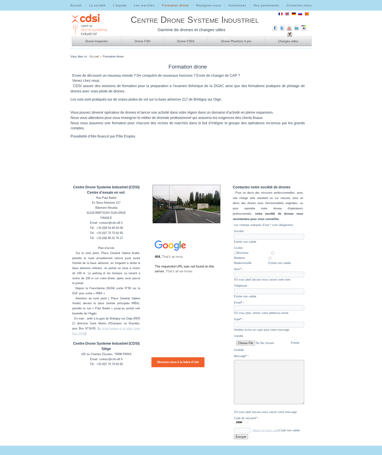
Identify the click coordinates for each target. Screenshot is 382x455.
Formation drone (175, 5)
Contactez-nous (299, 5)
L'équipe (120, 5)
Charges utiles (288, 41)
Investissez (237, 5)
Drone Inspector (96, 41)
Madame (239, 258)
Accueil (76, 5)
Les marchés (144, 5)
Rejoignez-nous (208, 5)
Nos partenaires (266, 5)
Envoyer (241, 436)
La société (97, 5)
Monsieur (242, 252)
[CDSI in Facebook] (274, 29)
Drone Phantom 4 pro (236, 41)
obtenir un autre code (265, 430)
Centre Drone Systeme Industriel (195, 20)
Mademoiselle (243, 263)
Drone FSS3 (185, 41)
